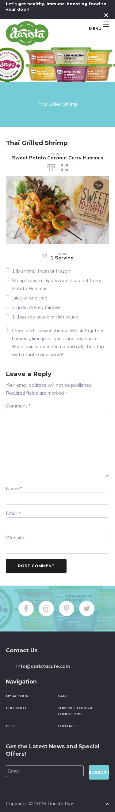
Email (13, 513)
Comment (18, 406)
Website (15, 538)
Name (14, 488)
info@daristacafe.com (43, 666)
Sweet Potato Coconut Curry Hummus (57, 158)
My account (18, 696)
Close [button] (106, 15)
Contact (67, 726)
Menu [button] (95, 28)
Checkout (16, 708)
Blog (11, 726)
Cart (63, 696)
